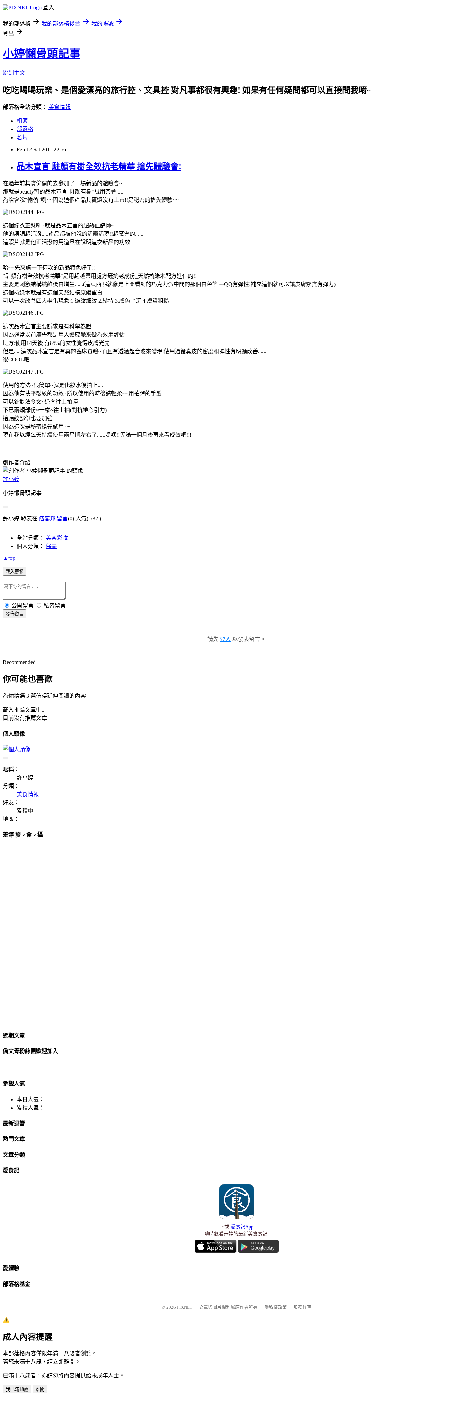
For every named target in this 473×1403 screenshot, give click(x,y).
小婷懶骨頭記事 (41, 53)
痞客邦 (47, 518)
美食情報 (59, 107)
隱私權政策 (275, 1307)
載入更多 (15, 571)
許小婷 (11, 479)
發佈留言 (15, 613)
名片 (22, 137)
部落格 (25, 129)
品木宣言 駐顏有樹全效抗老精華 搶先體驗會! (99, 166)
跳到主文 (14, 73)
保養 (51, 546)
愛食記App (242, 1227)
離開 (39, 1389)
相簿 (22, 121)
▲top (9, 558)
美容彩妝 (57, 538)
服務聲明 (302, 1307)
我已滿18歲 (17, 1389)
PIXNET (185, 1307)
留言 (62, 518)
